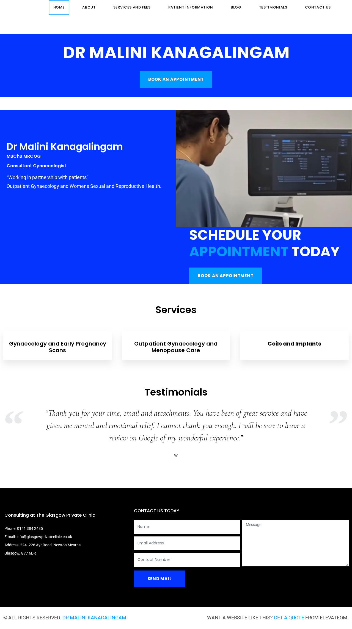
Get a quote (289, 617)
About (88, 7)
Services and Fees (132, 7)
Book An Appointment (176, 79)
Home (59, 7)
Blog (236, 7)
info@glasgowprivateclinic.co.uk (44, 537)
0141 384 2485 (30, 528)
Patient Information (190, 7)
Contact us (318, 7)
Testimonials (273, 7)
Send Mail (159, 578)
